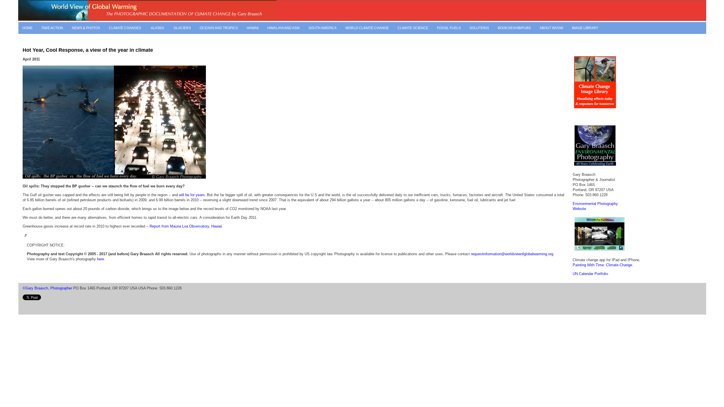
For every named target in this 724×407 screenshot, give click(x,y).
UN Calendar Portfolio (590, 274)
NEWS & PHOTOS (86, 28)
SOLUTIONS (479, 28)
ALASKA (157, 28)
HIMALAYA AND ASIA (283, 28)
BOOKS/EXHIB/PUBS (514, 28)
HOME (27, 28)
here (100, 259)
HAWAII (252, 28)
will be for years (192, 195)
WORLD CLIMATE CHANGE (367, 28)
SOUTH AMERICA (323, 28)
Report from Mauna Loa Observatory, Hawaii (185, 226)
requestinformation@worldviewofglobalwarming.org (512, 254)
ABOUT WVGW (551, 28)
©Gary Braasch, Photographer (47, 288)
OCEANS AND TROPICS (219, 28)
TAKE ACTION (52, 28)
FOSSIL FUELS (449, 28)
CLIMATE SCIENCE (413, 28)
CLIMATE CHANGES (125, 28)
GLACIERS (182, 28)
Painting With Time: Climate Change (602, 265)
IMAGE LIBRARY (585, 28)
